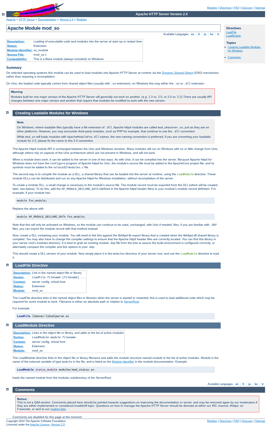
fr (199, 34)
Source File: (15, 54)
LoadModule (233, 35)
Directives (226, 7)
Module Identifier (123, 361)
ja (205, 34)
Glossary (247, 7)
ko (211, 34)
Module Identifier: (19, 50)
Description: (16, 41)
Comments (234, 57)
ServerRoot (131, 301)
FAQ (237, 7)
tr (218, 34)
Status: (12, 45)
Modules (212, 7)
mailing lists (58, 409)
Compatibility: (17, 59)
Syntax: (18, 277)
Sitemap (260, 7)
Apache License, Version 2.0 (47, 424)
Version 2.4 (66, 19)
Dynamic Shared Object (177, 72)
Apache (10, 19)
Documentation (47, 19)
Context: (19, 281)
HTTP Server (27, 19)
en (192, 34)
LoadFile (231, 32)
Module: (19, 290)
